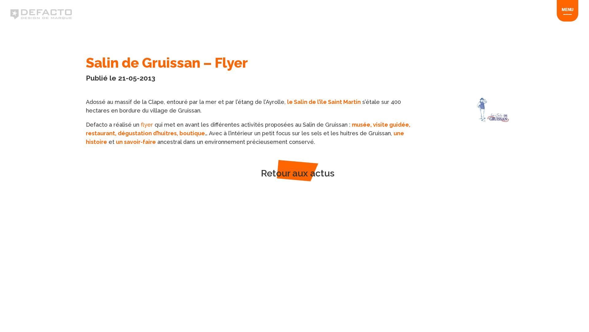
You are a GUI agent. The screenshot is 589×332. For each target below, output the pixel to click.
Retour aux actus (297, 173)
